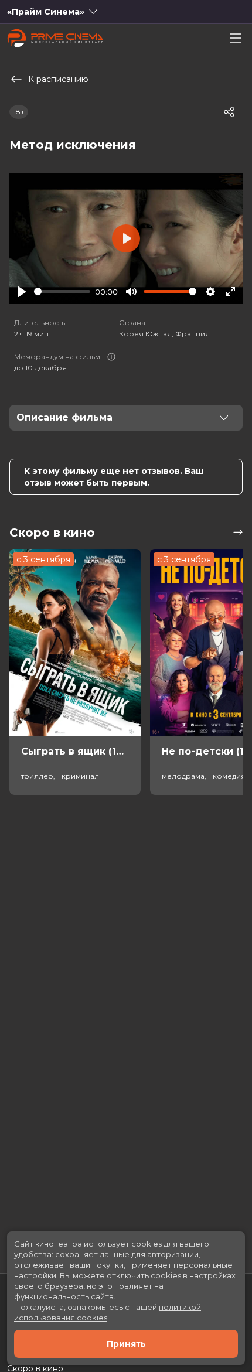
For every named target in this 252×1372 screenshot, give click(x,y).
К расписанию (58, 79)
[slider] (62, 291)
